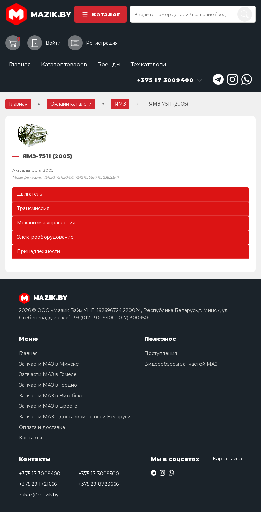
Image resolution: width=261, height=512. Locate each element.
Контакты (30, 438)
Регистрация (102, 43)
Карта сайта (227, 458)
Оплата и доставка (42, 427)
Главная (20, 64)
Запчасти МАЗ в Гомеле (48, 374)
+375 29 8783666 (98, 484)
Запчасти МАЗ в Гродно (48, 385)
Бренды (109, 64)
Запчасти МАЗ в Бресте (48, 406)
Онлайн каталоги (71, 104)
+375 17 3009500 (98, 473)
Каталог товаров (64, 64)
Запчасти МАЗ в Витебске (51, 396)
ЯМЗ (120, 104)
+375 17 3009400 (39, 473)
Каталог (106, 14)
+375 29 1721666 (38, 484)
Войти (53, 43)
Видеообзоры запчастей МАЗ (181, 364)
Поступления (160, 353)
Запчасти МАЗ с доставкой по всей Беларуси (75, 417)
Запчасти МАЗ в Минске (49, 364)
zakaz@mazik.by (39, 495)
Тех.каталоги (148, 64)
